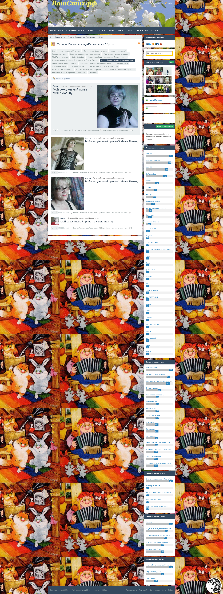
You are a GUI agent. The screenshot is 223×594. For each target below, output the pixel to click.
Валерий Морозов (153, 324)
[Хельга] (150, 83)
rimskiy (148, 304)
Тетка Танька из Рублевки (69, 51)
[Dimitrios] (167, 83)
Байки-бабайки (77, 57)
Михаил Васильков (153, 201)
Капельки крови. (152, 388)
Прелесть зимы (151, 367)
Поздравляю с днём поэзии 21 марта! (160, 381)
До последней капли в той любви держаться (163, 492)
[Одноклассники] (153, 43)
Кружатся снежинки (153, 456)
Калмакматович (152, 242)
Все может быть (121, 63)
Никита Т (149, 181)
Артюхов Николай (152, 222)
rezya (148, 345)
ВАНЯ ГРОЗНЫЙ (152, 297)
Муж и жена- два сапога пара (115, 54)
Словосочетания (59, 66)
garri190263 (150, 270)
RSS (139, 43)
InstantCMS (85, 590)
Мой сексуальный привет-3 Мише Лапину (111, 141)
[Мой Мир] (155, 43)
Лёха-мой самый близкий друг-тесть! (95, 63)
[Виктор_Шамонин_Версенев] (158, 92)
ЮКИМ (148, 352)
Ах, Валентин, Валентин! (62, 69)
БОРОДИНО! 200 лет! (153, 499)
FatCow (104, 590)
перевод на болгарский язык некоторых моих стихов (166, 450)
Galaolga (149, 194)
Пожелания (150, 429)
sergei (148, 256)
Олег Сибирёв (151, 578)
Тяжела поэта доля (153, 415)
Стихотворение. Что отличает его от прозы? (162, 535)
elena (148, 311)
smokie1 (149, 318)
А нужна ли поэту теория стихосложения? (162, 529)
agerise (148, 331)
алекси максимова (153, 160)
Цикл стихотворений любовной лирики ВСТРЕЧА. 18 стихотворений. (172, 479)
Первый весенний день (155, 395)
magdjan (149, 235)
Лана (148, 263)
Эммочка (93, 73)
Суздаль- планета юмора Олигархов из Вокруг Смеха (75, 60)
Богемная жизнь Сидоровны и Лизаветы (69, 73)
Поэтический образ (153, 549)
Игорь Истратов (152, 290)
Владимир (150, 215)
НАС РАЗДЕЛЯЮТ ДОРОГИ (155, 374)
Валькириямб (151, 338)
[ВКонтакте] (147, 43)
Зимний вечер (151, 402)
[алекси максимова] (158, 74)
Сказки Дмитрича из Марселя (88, 69)
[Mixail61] (158, 83)
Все (53, 51)
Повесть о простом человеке (157, 506)
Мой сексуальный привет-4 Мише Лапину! (72, 91)
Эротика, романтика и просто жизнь (85, 54)
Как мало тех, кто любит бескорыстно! (160, 463)
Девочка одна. (151, 408)
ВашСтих (53, 590)
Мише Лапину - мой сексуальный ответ (116, 130)
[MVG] (167, 92)
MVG (147, 283)
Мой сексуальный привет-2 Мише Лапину (111, 181)
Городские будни (59, 54)
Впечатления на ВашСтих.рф (64, 63)
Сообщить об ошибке (165, 126)
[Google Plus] (161, 43)
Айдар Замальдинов (153, 572)
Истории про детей (118, 51)
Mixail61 (149, 277)
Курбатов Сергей (152, 174)
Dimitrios (149, 153)
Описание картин (77, 66)
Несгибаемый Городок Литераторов (120, 69)
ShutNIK (149, 167)
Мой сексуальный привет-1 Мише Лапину (86, 221)
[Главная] (51, 37)
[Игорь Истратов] (150, 74)
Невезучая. (150, 422)
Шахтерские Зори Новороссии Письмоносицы (106, 57)
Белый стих (150, 522)
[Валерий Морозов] (150, 92)
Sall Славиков (151, 229)
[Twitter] (150, 43)
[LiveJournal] (158, 43)
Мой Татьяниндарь (60, 57)
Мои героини (151, 436)
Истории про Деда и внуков (95, 51)
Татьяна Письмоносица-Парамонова (80, 44)
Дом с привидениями (154, 486)
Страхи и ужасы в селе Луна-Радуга (103, 66)
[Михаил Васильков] (167, 74)
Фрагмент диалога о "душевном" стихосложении (164, 542)
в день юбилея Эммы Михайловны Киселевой (163, 443)
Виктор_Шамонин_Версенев (156, 208)
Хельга (148, 188)
